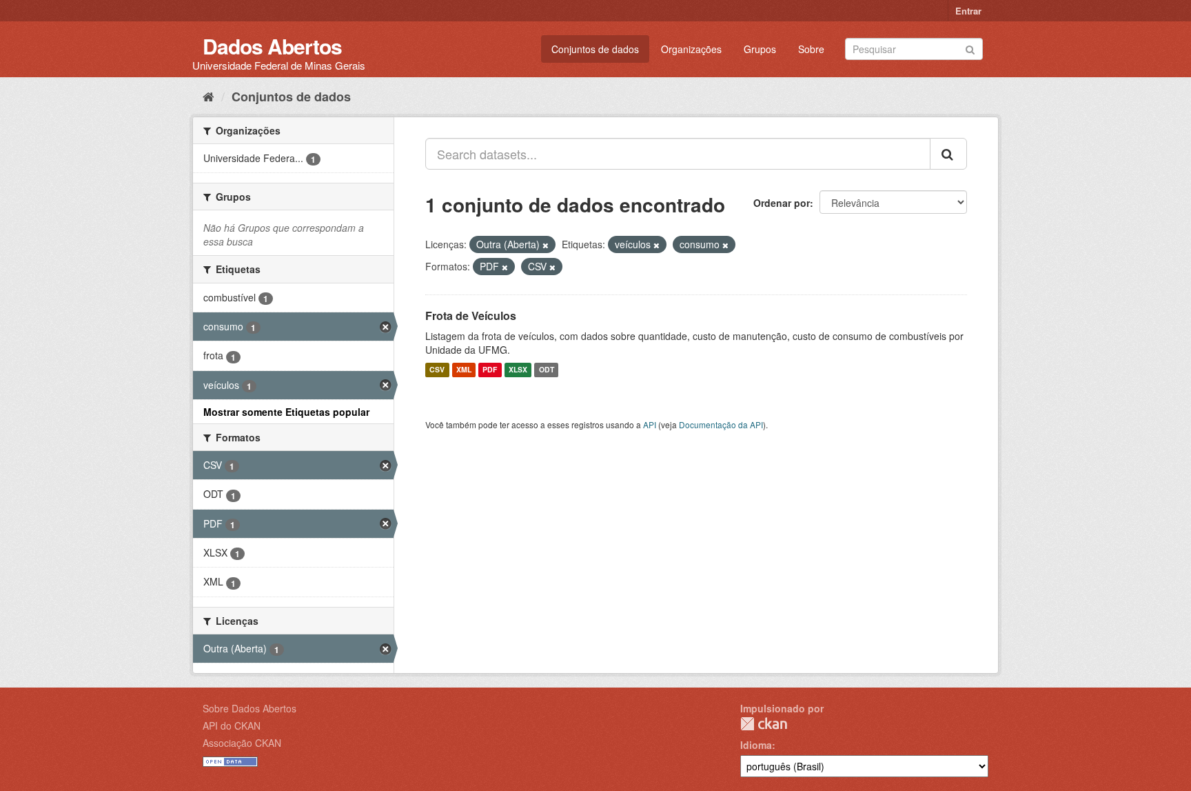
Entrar (968, 10)
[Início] (208, 96)
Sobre (811, 49)
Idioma (756, 745)
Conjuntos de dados (595, 49)
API (649, 424)
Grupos (760, 49)
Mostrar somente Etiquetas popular (286, 412)
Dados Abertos (272, 46)
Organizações (691, 49)
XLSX (518, 370)
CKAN (763, 724)
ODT (546, 370)
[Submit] (970, 48)
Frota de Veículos (470, 315)
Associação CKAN (242, 743)
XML (463, 370)
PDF (489, 370)
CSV (437, 370)
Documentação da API (721, 424)
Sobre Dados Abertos (249, 708)
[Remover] (545, 244)
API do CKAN (232, 725)
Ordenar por (781, 203)
